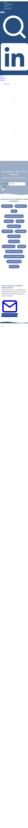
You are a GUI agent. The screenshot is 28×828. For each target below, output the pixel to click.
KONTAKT (3, 442)
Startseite (9, 644)
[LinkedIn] (14, 72)
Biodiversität (20, 206)
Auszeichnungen (12, 129)
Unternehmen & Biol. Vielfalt (7, 478)
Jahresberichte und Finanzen (16, 92)
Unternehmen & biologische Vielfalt (15, 671)
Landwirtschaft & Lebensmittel (12, 105)
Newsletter (7, 8)
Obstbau (22, 246)
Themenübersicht (12, 100)
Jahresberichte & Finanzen (7, 462)
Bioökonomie (20, 231)
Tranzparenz (19, 628)
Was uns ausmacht (12, 88)
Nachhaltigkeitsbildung (14, 127)
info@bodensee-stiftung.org (7, 450)
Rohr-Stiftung (11, 96)
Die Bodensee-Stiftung (14, 86)
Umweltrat (2, 468)
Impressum (3, 628)
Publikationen (11, 133)
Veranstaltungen (10, 647)
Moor (14, 211)
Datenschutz (11, 628)
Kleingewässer (8, 246)
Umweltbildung (14, 236)
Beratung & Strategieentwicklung (14, 122)
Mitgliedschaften (12, 94)
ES (3, 74)
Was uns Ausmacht (5, 459)
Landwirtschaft (14, 226)
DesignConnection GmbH (12, 631)
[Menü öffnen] (1, 156)
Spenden (6, 6)
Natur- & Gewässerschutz (15, 108)
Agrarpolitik (7, 206)
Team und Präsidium (13, 90)
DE (6, 74)
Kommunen (8, 221)
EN (1, 74)
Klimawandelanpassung (14, 216)
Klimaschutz (7, 231)
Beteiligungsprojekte (14, 125)
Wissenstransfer (12, 117)
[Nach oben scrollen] (1, 635)
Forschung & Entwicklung (15, 119)
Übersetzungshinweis (7, 630)
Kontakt (2, 12)
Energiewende (11, 102)
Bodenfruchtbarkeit (14, 251)
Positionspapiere (12, 139)
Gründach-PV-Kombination (14, 256)
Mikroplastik (14, 241)
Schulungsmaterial (13, 137)
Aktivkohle (14, 266)
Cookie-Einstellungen (20, 630)
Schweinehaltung (14, 261)
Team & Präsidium (5, 461)
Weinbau (20, 221)
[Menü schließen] (0, 639)
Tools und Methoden (13, 135)
